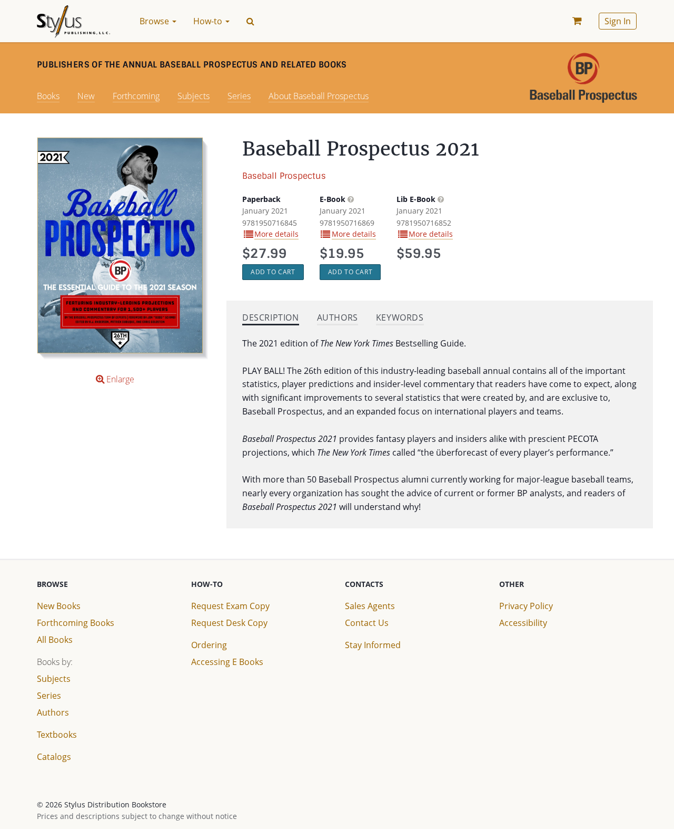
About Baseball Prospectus (319, 96)
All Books (55, 639)
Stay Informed (373, 645)
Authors (53, 712)
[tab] (271, 319)
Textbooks (57, 734)
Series (239, 96)
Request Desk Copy (229, 623)
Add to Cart (273, 271)
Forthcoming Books (75, 623)
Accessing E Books (227, 662)
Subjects (193, 96)
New (86, 96)
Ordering (209, 645)
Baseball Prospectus (284, 175)
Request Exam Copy (230, 606)
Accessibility (523, 623)
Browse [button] (155, 21)
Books (48, 96)
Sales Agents (370, 606)
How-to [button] (208, 21)
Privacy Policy (526, 606)
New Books (59, 606)
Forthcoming (136, 96)
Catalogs (54, 757)
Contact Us (367, 623)
